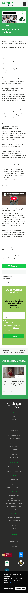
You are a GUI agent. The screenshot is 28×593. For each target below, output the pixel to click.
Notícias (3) (6, 280)
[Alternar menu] (24, 3)
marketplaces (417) (8, 278)
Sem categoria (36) (8, 282)
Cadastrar (14, 336)
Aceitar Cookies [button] (20, 588)
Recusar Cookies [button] (8, 588)
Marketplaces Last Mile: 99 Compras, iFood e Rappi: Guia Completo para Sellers (14, 383)
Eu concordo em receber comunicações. (11, 321)
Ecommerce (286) (7, 276)
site (3, 249)
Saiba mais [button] (12, 582)
